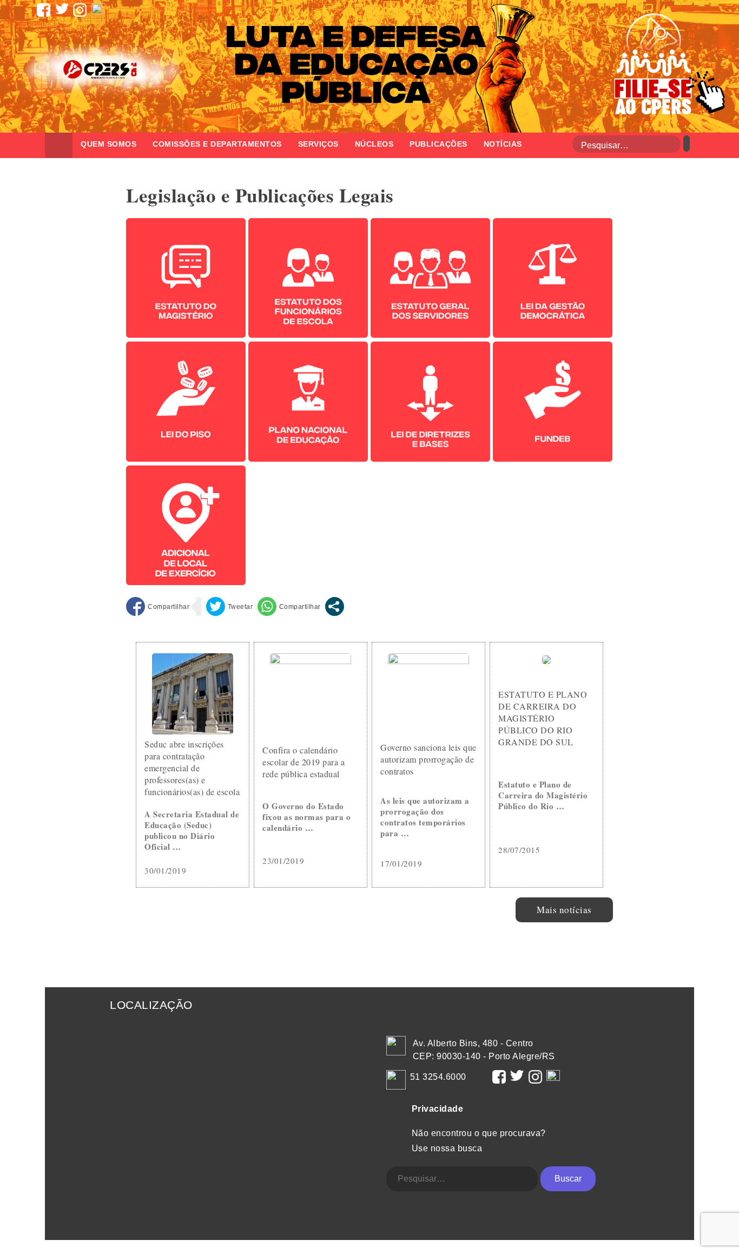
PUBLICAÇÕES (438, 144)
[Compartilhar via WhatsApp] (289, 606)
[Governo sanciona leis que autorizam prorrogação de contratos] (428, 660)
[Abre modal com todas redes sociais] (334, 606)
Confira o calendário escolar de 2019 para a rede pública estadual (303, 761)
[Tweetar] (229, 606)
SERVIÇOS (318, 144)
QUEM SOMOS (108, 144)
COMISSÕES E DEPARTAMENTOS (217, 144)
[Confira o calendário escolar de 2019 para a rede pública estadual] (310, 660)
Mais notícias (564, 909)
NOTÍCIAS (503, 144)
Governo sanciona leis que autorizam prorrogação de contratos (428, 759)
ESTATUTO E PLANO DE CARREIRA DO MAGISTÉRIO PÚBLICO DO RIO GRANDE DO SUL (542, 717)
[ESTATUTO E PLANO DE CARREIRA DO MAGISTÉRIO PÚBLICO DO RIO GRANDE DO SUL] (546, 660)
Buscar (568, 1178)
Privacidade (438, 1108)
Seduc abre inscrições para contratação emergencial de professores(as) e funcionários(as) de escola (192, 767)
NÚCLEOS (374, 144)
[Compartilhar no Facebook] (157, 606)
